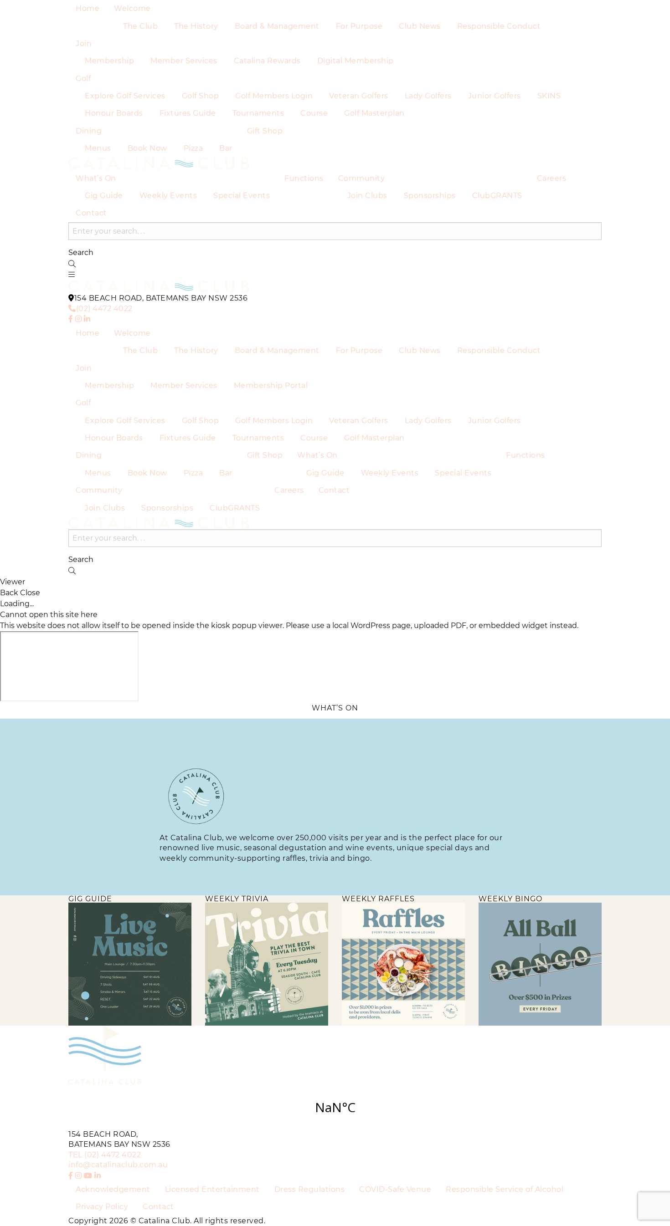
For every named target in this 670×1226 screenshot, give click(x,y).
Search (80, 252)
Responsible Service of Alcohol (504, 1189)
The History (196, 26)
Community (361, 178)
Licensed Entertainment (212, 1189)
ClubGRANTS (497, 195)
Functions (304, 178)
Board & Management (277, 26)
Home (87, 8)
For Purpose (359, 26)
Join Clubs (367, 195)
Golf (83, 78)
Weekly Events (168, 195)
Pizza (193, 148)
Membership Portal (271, 385)
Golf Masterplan (374, 113)
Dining (89, 131)
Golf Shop (200, 96)
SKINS (549, 96)
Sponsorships (430, 195)
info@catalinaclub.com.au (118, 1164)
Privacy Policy (102, 1206)
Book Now (147, 148)
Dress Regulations (309, 1189)
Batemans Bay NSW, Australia (335, 1107)
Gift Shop (265, 131)
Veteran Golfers (358, 96)
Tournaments (258, 113)
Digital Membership (355, 60)
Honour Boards (114, 113)
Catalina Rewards (267, 60)
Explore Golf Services (125, 96)
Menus (98, 148)
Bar (225, 148)
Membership (109, 60)
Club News (420, 26)
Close (30, 593)
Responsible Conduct (499, 26)
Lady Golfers (428, 96)
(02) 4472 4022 (104, 308)
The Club (140, 26)
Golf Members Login (274, 96)
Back (9, 593)
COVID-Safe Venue (395, 1189)
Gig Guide (104, 195)
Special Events (241, 195)
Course (314, 113)
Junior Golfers (494, 96)
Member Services (183, 60)
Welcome (132, 8)
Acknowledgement (113, 1189)
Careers (552, 178)
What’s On (96, 178)
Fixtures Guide (188, 113)
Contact (91, 213)
